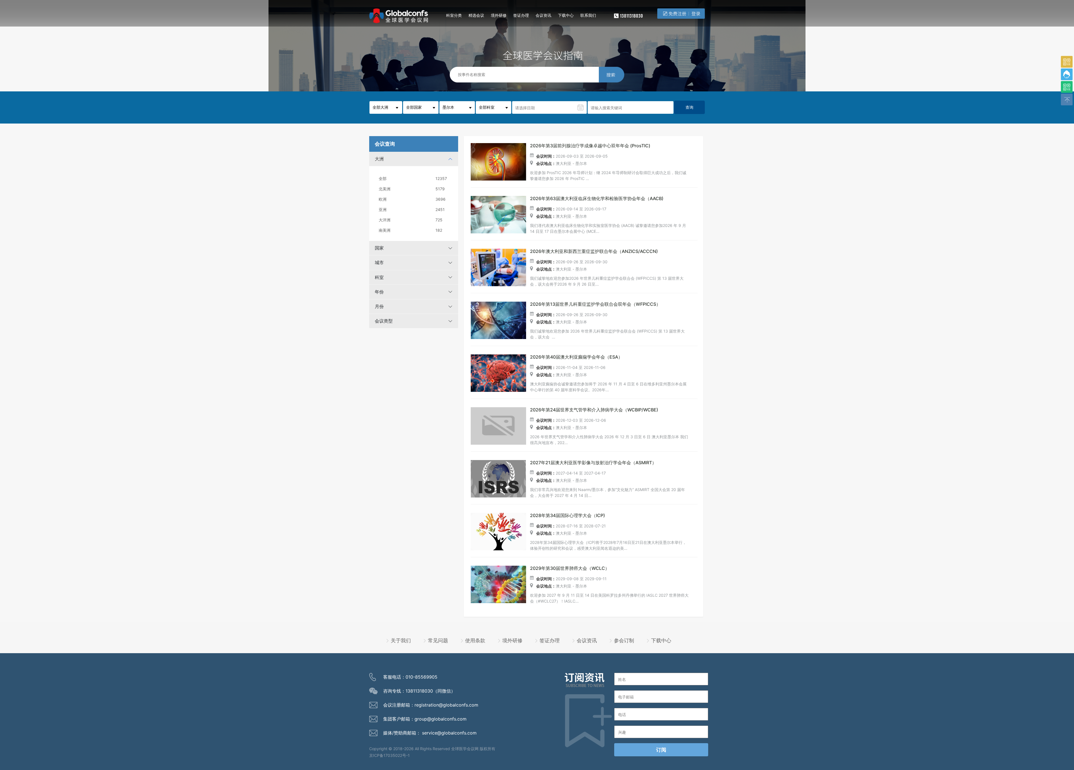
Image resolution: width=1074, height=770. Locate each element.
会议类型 (384, 321)
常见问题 (438, 640)
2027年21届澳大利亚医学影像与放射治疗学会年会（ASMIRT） (593, 462)
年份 (379, 292)
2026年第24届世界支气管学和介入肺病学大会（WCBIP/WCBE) (594, 410)
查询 (689, 107)
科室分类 (454, 15)
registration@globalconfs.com (446, 705)
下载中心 (566, 15)
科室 (379, 277)
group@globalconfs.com (440, 719)
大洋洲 (410, 219)
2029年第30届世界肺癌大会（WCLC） (569, 568)
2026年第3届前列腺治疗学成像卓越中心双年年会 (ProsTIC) (590, 145)
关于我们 (401, 640)
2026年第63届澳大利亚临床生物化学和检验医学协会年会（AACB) (596, 198)
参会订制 (624, 640)
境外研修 (499, 15)
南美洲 (410, 230)
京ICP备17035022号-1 (389, 755)
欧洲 (412, 199)
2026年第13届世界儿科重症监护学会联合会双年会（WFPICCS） (595, 304)
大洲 (379, 159)
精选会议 (476, 15)
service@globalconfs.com (449, 733)
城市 (379, 262)
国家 (379, 248)
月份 (379, 306)
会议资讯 (543, 15)
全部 (413, 178)
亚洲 (412, 209)
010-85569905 (421, 677)
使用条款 (475, 640)
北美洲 (412, 188)
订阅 (661, 750)
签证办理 (521, 15)
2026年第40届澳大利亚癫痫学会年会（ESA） (576, 357)
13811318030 (419, 691)
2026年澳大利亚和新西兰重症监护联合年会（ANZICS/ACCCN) (594, 251)
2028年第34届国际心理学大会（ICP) (567, 515)
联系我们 (588, 15)
